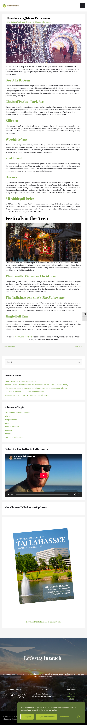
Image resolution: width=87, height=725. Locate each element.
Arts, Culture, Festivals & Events (19, 22)
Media (71, 699)
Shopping (8, 434)
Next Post (80, 346)
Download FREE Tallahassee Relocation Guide (43, 622)
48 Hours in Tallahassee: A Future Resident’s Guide (24, 392)
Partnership (71, 696)
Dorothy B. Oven (18, 80)
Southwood (14, 158)
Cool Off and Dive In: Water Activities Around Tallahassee (27, 395)
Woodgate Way (17, 139)
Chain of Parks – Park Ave (25, 101)
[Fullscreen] (79, 494)
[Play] (8, 494)
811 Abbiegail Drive (20, 198)
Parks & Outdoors (12, 427)
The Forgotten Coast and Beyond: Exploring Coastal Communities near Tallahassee (37, 388)
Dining (7, 416)
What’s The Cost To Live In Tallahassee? (20, 381)
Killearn (12, 120)
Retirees (8, 430)
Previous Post (8, 346)
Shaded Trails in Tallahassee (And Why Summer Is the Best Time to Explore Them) (36, 385)
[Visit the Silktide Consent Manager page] (79, 717)
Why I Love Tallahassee (14, 437)
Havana (11, 177)
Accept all (27, 717)
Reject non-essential (46, 717)
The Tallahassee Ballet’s (35, 297)
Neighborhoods (11, 420)
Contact (72, 694)
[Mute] (75, 494)
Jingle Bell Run (17, 316)
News (7, 423)
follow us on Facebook (23, 337)
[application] (43, 475)
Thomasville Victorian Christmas (31, 276)
